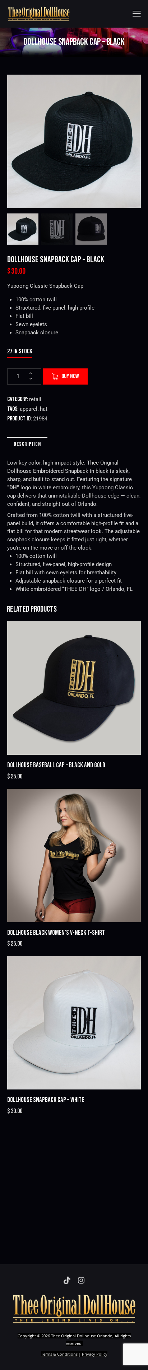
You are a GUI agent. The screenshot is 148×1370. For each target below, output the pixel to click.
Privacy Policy (94, 1354)
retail (35, 399)
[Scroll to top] (136, 1358)
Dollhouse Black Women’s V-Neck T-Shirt (56, 933)
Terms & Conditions (59, 1354)
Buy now (70, 376)
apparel (28, 409)
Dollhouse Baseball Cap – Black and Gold (56, 765)
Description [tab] (27, 444)
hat (43, 409)
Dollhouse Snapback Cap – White (45, 1100)
